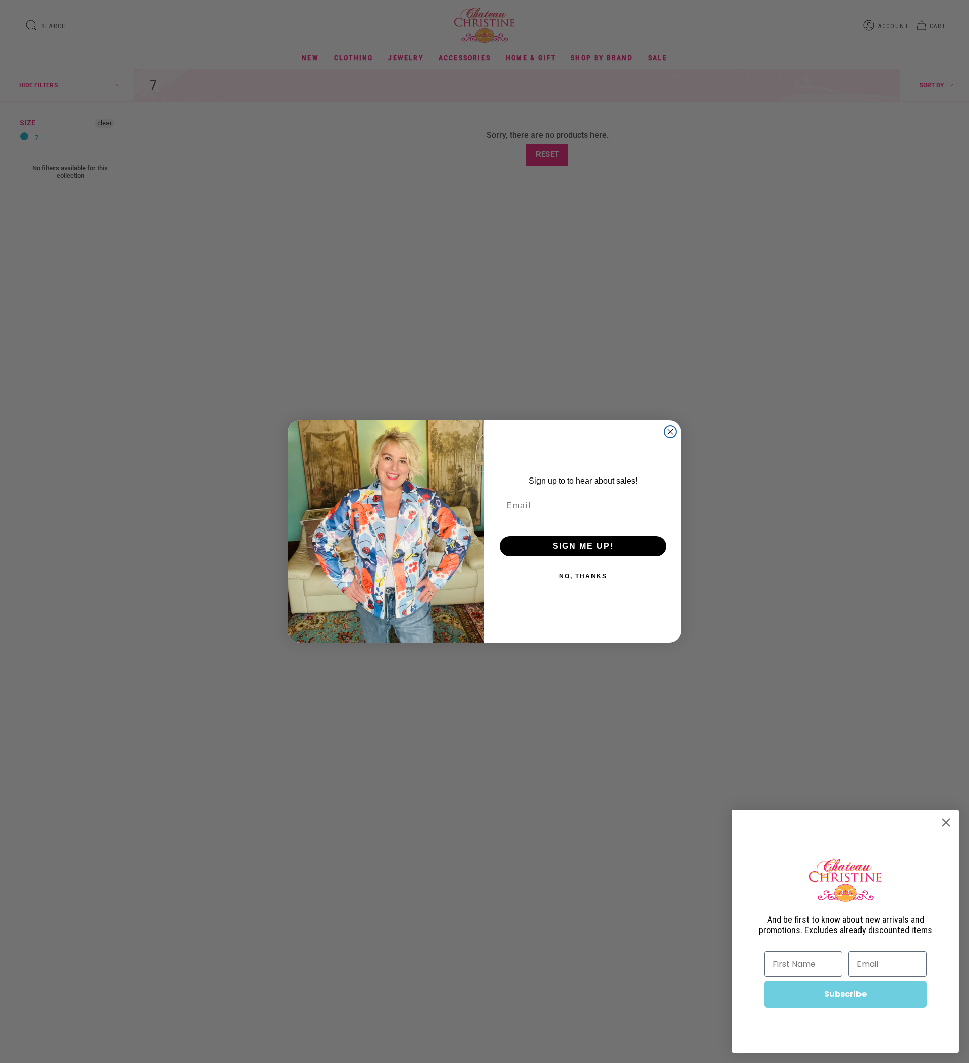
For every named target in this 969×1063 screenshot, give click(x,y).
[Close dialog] (670, 432)
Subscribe (845, 994)
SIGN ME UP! (583, 546)
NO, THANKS (583, 576)
